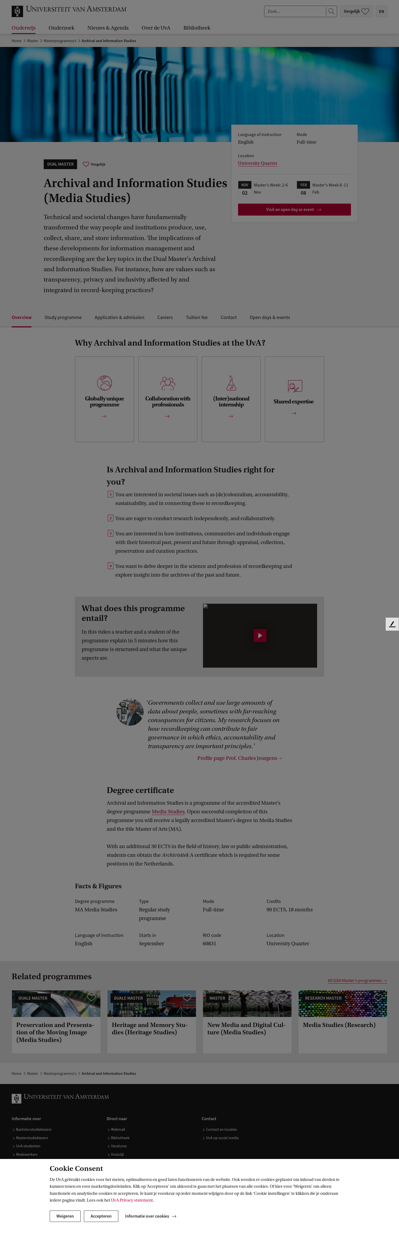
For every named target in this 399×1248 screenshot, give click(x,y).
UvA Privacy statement (132, 1200)
